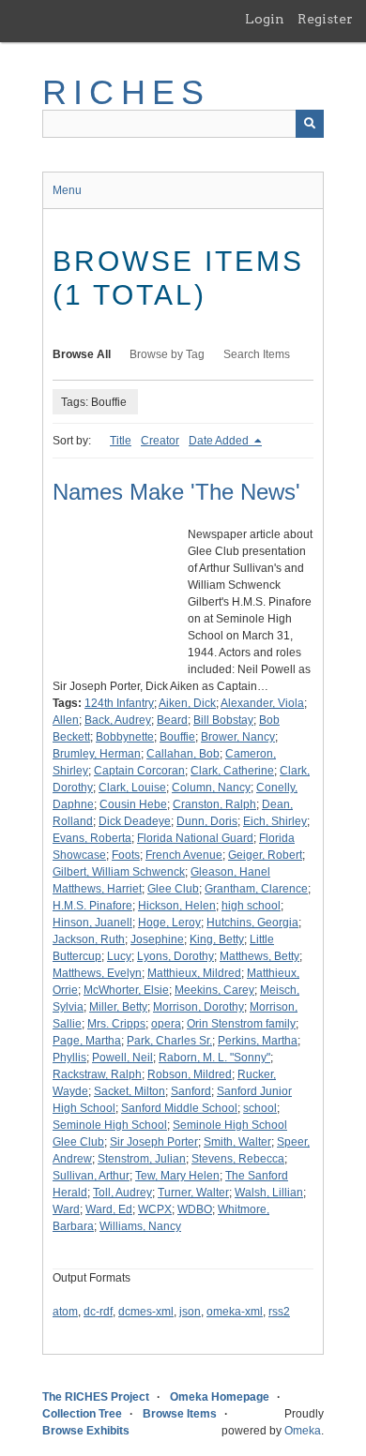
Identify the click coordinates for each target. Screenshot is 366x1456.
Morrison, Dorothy (198, 1006)
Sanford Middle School (179, 1108)
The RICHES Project (95, 1396)
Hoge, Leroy (169, 922)
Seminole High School (110, 1125)
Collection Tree (82, 1413)
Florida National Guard (195, 838)
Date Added (220, 440)
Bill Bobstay (223, 720)
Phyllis (69, 1057)
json (190, 1311)
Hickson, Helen (177, 905)
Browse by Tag (167, 354)
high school (251, 905)
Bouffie (177, 736)
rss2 (279, 1311)
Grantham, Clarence (256, 888)
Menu (67, 190)
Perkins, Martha (257, 1040)
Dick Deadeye (135, 821)
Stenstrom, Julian (142, 1158)
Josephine (157, 939)
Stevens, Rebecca (237, 1158)
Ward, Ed (108, 1209)
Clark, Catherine (232, 770)
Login (264, 18)
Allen (66, 720)
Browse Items (180, 1413)
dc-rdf (98, 1311)
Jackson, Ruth (89, 939)
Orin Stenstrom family (241, 1023)
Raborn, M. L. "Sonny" (214, 1057)
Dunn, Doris (206, 821)
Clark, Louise (132, 787)
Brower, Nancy (238, 736)
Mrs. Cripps (116, 1023)
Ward (66, 1209)
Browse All (82, 354)
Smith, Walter (237, 1141)
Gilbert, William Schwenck (119, 871)
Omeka (302, 1430)
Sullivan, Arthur (91, 1175)
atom (65, 1311)
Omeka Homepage (219, 1396)
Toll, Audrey (122, 1192)
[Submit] (310, 124)
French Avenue (183, 855)
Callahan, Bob (183, 753)
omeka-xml (234, 1311)
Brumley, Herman (97, 753)
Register (325, 18)
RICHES (126, 92)
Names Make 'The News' (176, 491)
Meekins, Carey (214, 990)
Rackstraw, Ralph (97, 1074)
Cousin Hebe (133, 804)
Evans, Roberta (92, 838)
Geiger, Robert (265, 855)
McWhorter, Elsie (126, 990)
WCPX (155, 1209)
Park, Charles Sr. (169, 1040)
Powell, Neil (122, 1057)
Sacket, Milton (129, 1091)
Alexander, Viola (262, 703)
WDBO (194, 1209)
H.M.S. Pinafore (92, 905)
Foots (126, 855)
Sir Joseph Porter (154, 1141)
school (260, 1108)
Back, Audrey (117, 720)
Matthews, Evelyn (97, 973)
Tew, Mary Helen (177, 1175)
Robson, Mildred (189, 1074)
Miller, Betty (118, 1006)
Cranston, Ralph (214, 804)
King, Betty (217, 939)
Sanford (191, 1091)
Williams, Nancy (140, 1226)
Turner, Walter (193, 1192)
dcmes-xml (146, 1311)
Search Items (256, 354)
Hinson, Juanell (92, 922)
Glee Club (173, 888)
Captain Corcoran (139, 770)
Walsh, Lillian (269, 1192)
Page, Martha (87, 1040)
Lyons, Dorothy (175, 956)
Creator (160, 440)
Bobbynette (125, 736)
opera (166, 1023)
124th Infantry (119, 703)
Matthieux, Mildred (194, 973)
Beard (172, 720)
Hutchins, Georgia (252, 922)
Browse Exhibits (86, 1430)
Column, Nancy (211, 787)
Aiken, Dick (187, 703)
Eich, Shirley (275, 821)
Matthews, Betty (259, 956)
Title (120, 440)
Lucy (119, 956)
